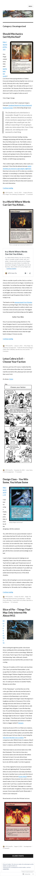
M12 (25, 345)
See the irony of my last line (23, 349)
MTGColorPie (9, 192)
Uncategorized (21, 194)
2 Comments (29, 194)
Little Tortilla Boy (10, 349)
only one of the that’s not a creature (13, 737)
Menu (30, 6)
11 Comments (14, 602)
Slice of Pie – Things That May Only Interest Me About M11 (16, 612)
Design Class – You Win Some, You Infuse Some (15, 481)
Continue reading (8, 188)
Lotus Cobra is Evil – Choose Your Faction (14, 360)
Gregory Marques (27, 192)
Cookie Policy (6, 869)
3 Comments (6, 848)
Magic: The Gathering (11, 194)
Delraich (20, 723)
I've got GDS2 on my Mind (19, 600)
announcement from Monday (23, 302)
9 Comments (18, 472)
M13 (4, 194)
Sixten (11, 379)
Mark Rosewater (12, 598)
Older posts (18, 856)
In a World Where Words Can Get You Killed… (16, 203)
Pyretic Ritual (23, 776)
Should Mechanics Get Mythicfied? (13, 35)
